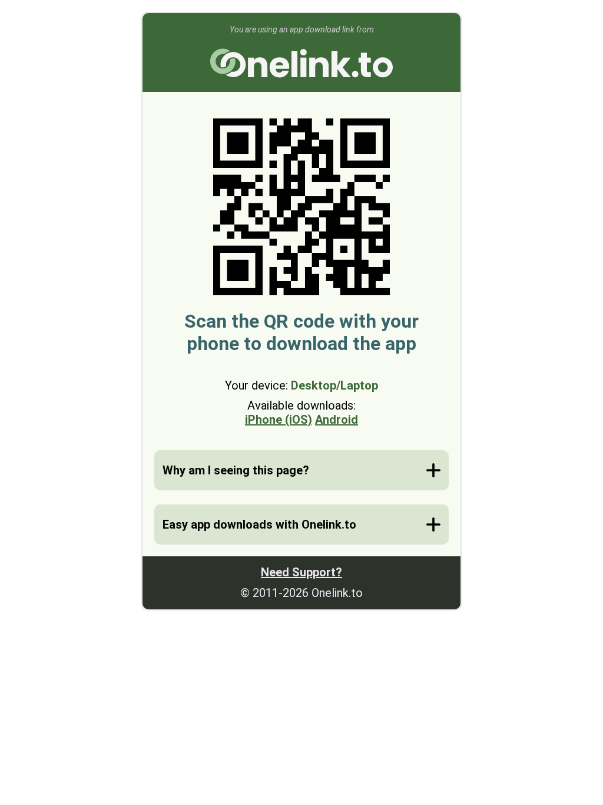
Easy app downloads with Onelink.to (259, 524)
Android (336, 420)
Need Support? (301, 572)
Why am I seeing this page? (236, 470)
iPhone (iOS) (278, 420)
